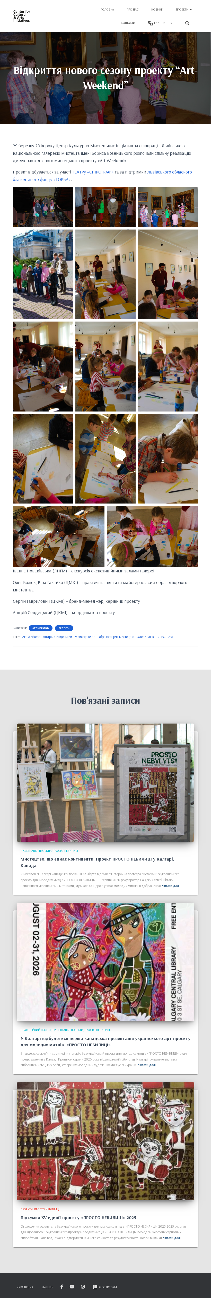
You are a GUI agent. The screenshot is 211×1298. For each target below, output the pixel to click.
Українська (25, 1287)
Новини (157, 9)
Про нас (132, 9)
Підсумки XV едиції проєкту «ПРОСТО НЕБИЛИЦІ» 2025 (78, 1217)
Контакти (128, 23)
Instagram (83, 1287)
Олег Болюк (145, 636)
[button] (190, 9)
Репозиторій (108, 1287)
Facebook (62, 1287)
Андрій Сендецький (57, 636)
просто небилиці (65, 851)
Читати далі (171, 885)
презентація (29, 851)
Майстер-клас (85, 636)
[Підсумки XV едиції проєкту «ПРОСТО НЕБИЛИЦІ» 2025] (105, 1140)
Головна (107, 9)
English (47, 1287)
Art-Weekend (31, 636)
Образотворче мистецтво (116, 636)
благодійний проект (36, 1030)
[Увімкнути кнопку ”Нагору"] (200, 1287)
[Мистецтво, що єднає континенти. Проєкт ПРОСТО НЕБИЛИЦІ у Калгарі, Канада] (105, 782)
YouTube (72, 1287)
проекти (64, 628)
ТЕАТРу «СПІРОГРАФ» (93, 172)
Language (162, 23)
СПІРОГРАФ (164, 636)
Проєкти (182, 9)
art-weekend (40, 628)
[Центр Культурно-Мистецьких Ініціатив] (21, 16)
